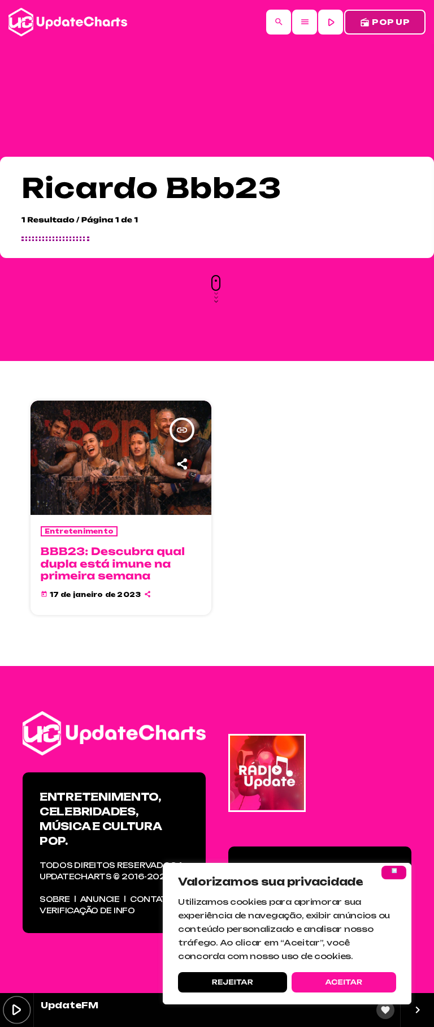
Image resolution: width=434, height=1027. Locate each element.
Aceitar (343, 982)
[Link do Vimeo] (67, 22)
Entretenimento (79, 531)
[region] (287, 933)
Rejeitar (232, 982)
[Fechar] (393, 872)
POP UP (385, 22)
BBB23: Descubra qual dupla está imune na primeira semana (113, 563)
